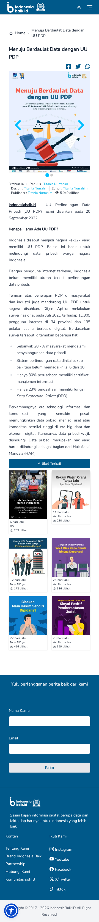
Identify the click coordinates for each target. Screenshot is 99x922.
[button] (11, 910)
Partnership (15, 863)
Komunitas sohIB (20, 879)
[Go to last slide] (18, 125)
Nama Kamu (19, 710)
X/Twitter (62, 879)
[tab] (47, 175)
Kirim (49, 767)
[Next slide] (80, 125)
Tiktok (59, 889)
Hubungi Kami (18, 871)
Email (13, 738)
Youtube (61, 859)
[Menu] (89, 7)
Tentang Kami (17, 848)
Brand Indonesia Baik (24, 856)
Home (20, 33)
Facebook (62, 869)
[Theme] (79, 7)
